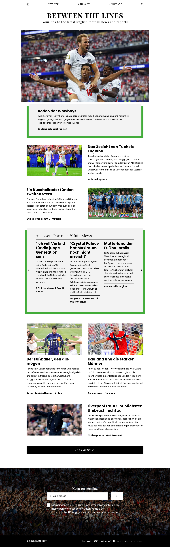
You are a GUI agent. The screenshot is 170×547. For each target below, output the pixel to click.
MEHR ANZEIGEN (83, 450)
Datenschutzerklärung (64, 512)
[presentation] (29, 270)
